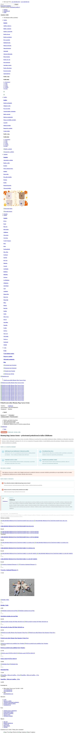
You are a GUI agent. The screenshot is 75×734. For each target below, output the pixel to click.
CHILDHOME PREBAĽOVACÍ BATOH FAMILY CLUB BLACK (18, 548)
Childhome (10, 405)
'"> (5, 500)
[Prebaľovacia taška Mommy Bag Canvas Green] (12, 382)
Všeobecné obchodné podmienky (11, 702)
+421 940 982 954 (15, 1)
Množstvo (3, 415)
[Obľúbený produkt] (1, 523)
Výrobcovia (6, 724)
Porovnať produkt (14, 416)
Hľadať (16, 4)
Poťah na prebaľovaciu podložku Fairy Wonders (13, 647)
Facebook (14, 365)
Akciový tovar (7, 714)
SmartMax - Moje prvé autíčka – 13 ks (10, 679)
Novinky (6, 727)
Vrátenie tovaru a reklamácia (10, 710)
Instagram (14, 368)
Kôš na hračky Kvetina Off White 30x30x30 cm (12, 627)
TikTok (12, 373)
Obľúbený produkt (5, 416)
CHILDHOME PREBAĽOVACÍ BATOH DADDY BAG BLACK (17, 526)
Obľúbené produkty (8, 716)
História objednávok (8, 723)
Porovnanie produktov (6, 5)
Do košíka (11, 415)
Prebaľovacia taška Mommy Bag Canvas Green (15, 380)
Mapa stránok (7, 725)
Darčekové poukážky (8, 713)
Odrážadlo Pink (4, 669)
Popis (5, 429)
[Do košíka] (1, 522)
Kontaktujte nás (7, 705)
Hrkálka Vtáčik (4, 605)
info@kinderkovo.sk (8, 693)
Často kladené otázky (8, 712)
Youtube (13, 371)
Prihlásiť (5, 9)
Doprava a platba (7, 701)
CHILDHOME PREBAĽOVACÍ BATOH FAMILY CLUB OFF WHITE (19, 559)
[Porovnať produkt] (2, 523)
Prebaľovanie (10, 432)
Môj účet (6, 721)
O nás (5, 699)
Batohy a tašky (17, 432)
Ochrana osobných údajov (10, 703)
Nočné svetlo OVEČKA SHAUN (9, 658)
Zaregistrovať (7, 11)
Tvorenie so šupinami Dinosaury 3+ (9, 570)
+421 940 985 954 (25, 1)
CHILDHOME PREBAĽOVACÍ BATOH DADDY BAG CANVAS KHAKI (20, 537)
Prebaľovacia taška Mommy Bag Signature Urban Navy (15, 638)
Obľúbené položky (15, 7)
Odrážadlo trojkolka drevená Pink (9, 616)
